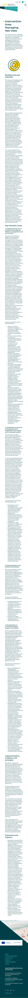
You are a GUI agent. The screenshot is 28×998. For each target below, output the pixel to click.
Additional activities (10, 961)
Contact (7, 963)
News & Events (9, 958)
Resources (8, 960)
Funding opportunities (11, 956)
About (6, 954)
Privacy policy (8, 993)
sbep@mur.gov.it (9, 980)
